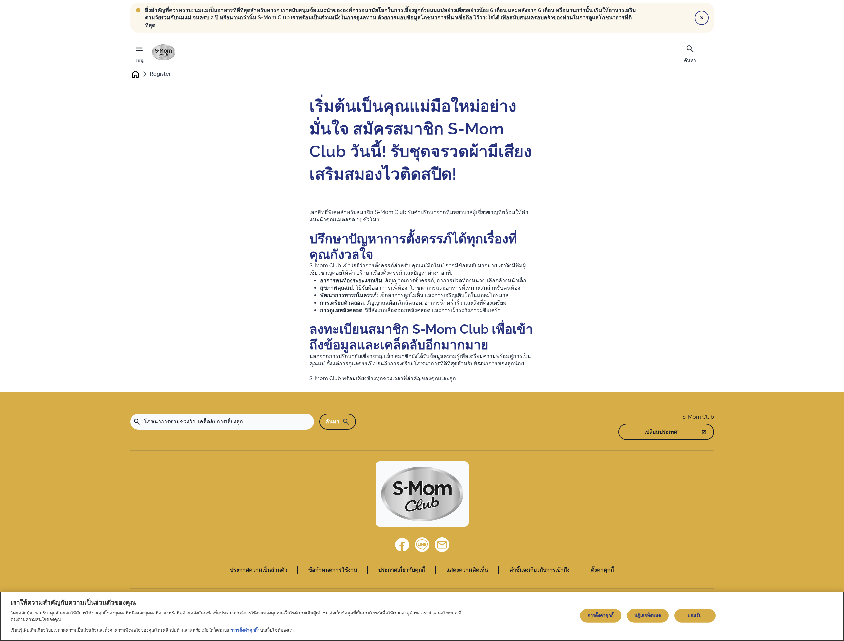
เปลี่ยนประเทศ (660, 432)
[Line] (422, 544)
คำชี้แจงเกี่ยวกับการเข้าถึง (539, 570)
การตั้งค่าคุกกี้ (601, 615)
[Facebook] (402, 544)
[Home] (163, 52)
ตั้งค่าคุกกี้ (602, 570)
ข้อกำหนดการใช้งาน (332, 570)
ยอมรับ (695, 615)
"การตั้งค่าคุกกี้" (244, 629)
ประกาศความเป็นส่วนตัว (258, 570)
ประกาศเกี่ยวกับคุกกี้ (401, 570)
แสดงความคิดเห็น (467, 570)
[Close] (702, 18)
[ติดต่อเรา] (442, 544)
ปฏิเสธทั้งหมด (647, 615)
